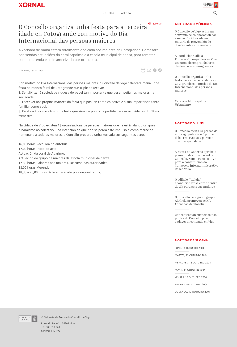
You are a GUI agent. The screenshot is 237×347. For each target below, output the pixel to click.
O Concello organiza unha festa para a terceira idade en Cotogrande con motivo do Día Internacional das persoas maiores (196, 83)
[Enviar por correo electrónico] (149, 71)
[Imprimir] (143, 70)
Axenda (126, 13)
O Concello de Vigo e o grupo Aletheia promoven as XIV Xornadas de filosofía (195, 200)
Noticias (108, 13)
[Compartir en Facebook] (154, 70)
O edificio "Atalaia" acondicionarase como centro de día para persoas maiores (196, 183)
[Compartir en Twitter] (160, 70)
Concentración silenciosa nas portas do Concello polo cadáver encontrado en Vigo (196, 218)
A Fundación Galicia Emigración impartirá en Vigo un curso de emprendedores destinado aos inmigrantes (196, 61)
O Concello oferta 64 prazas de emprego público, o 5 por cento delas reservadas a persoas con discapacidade (196, 136)
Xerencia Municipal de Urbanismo (190, 102)
